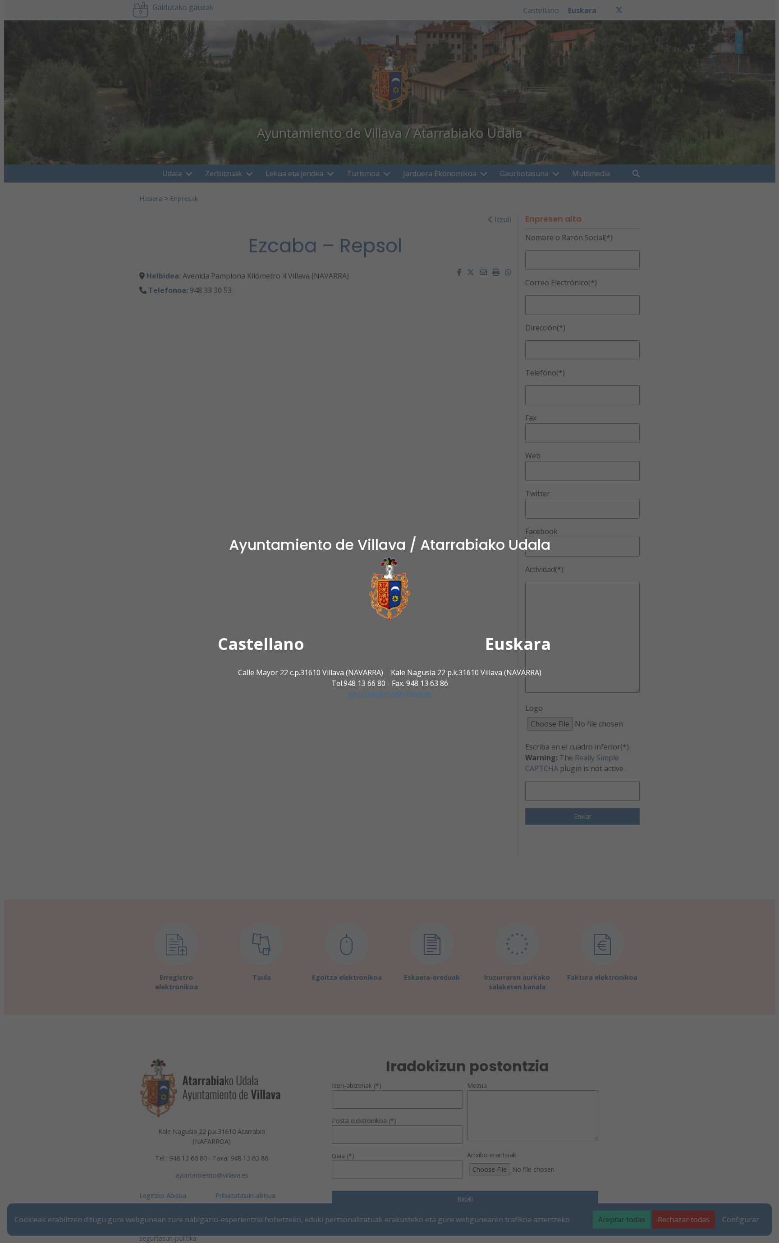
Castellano (261, 644)
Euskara (518, 644)
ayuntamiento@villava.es (389, 694)
